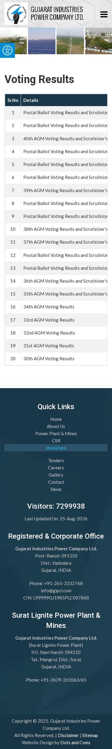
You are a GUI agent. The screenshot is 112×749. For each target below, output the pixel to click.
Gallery (56, 474)
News (56, 489)
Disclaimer (68, 735)
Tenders (56, 460)
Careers (56, 467)
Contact (56, 482)
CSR (56, 440)
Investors (56, 447)
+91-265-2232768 (63, 583)
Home (56, 419)
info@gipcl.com (56, 590)
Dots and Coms (75, 742)
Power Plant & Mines (56, 433)
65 (83, 679)
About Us (56, 426)
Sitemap (90, 735)
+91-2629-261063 (60, 679)
